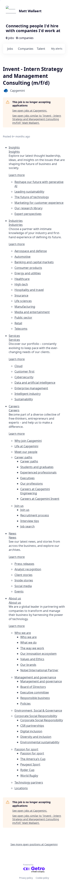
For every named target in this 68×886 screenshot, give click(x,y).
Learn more (17, 175)
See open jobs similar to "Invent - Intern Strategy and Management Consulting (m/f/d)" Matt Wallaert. (36, 119)
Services (14, 340)
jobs (10, 49)
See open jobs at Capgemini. (29, 110)
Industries (16, 225)
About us (15, 603)
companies (25, 49)
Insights (14, 152)
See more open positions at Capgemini (34, 844)
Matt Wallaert (30, 11)
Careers (14, 410)
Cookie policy (42, 877)
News (12, 538)
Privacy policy (26, 877)
